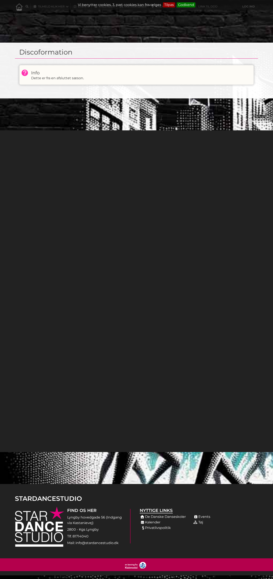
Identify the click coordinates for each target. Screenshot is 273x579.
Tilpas (169, 5)
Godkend (186, 5)
